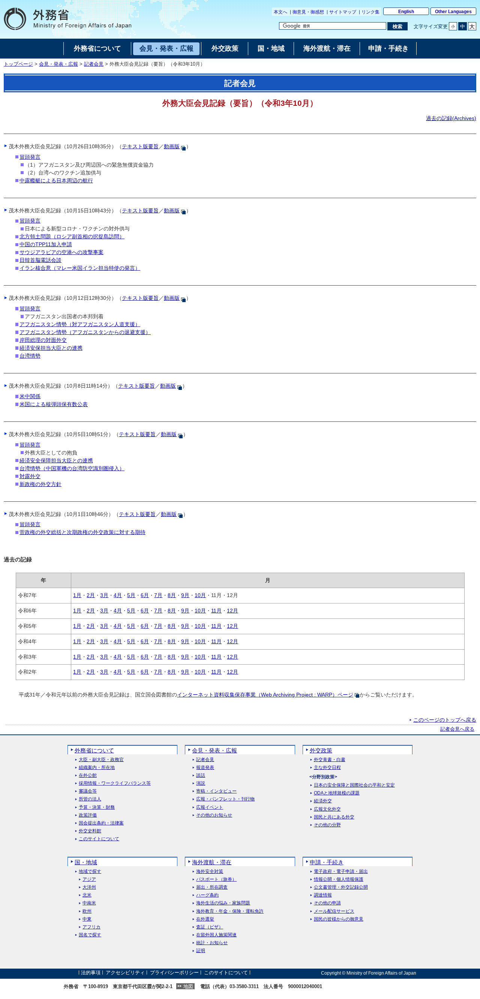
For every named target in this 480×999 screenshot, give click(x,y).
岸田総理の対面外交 (43, 340)
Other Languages (453, 11)
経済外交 (323, 801)
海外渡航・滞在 (211, 862)
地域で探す (90, 871)
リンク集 (371, 12)
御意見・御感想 (308, 12)
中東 (87, 919)
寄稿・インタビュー (216, 791)
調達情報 (323, 895)
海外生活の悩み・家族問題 (223, 903)
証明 (200, 950)
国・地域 (86, 862)
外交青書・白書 (329, 759)
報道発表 (205, 767)
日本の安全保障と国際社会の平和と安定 (354, 785)
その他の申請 (327, 903)
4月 (118, 595)
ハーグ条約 (207, 895)
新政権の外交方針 (41, 484)
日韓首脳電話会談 (41, 260)
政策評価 (88, 815)
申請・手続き (327, 862)
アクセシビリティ (125, 973)
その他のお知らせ (214, 815)
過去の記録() (451, 118)
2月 (91, 595)
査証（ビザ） (209, 927)
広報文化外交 (327, 809)
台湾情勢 (30, 356)
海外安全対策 (209, 871)
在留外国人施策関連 (216, 935)
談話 (200, 775)
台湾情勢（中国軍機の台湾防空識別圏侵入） (72, 468)
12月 (232, 611)
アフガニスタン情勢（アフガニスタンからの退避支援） (85, 332)
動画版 (172, 146)
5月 (131, 595)
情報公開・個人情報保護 (338, 879)
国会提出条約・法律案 (101, 823)
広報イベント (209, 807)
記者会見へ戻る (457, 729)
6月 (145, 595)
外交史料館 (90, 831)
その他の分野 (327, 825)
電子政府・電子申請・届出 (341, 871)
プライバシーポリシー (174, 973)
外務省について (94, 750)
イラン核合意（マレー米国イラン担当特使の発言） (80, 268)
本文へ (280, 12)
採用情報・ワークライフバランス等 (115, 783)
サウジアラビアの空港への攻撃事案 (62, 252)
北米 (87, 895)
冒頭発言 (30, 157)
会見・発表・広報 (58, 64)
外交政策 (321, 750)
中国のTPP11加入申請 (46, 244)
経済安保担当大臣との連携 (51, 348)
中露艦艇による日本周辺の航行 (56, 181)
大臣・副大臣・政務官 (101, 759)
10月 (200, 595)
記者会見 (94, 64)
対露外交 (30, 476)
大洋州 (89, 887)
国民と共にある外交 (334, 817)
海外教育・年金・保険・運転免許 (230, 911)
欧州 (87, 911)
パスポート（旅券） (216, 879)
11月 (216, 611)
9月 (185, 595)
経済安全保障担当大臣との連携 (56, 460)
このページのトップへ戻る (444, 719)
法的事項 (90, 973)
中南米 (89, 903)
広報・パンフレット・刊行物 (225, 799)
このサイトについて (99, 839)
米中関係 (30, 396)
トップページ (18, 64)
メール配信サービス (334, 911)
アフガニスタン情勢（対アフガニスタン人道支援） (80, 324)
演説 (200, 783)
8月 (172, 595)
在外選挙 (205, 919)
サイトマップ (342, 12)
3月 (104, 595)
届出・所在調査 (212, 887)
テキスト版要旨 (140, 146)
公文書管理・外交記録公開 (341, 887)
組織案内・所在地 (97, 767)
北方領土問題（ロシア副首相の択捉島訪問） (72, 236)
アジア (89, 879)
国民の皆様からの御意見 (338, 919)
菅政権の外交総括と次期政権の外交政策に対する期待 (83, 532)
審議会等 (88, 791)
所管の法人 (90, 799)
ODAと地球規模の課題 (337, 793)
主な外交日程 (327, 767)
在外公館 (88, 775)
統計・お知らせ (212, 942)
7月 (158, 595)
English (406, 11)
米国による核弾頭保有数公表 (54, 404)
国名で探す (90, 935)
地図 (188, 986)
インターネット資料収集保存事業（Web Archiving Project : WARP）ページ (265, 695)
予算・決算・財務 (97, 807)
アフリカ (91, 927)
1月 (77, 595)
